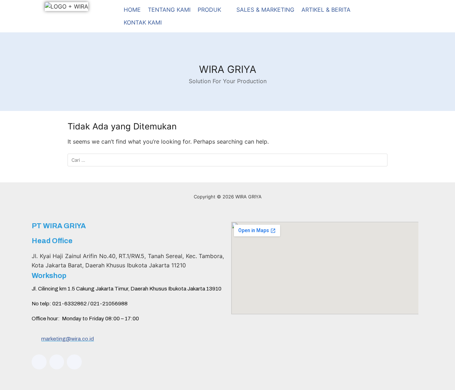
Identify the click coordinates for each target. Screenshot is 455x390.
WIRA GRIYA (227, 69)
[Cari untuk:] (227, 160)
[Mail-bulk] (74, 361)
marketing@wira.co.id (67, 339)
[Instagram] (39, 361)
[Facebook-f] (56, 361)
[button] (213, 10)
